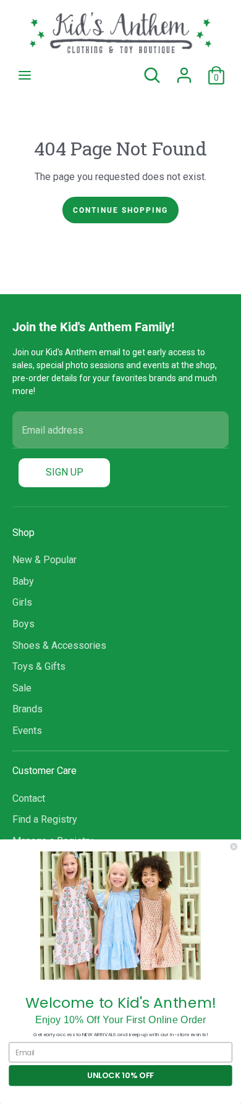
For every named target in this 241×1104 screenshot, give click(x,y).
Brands (27, 709)
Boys (23, 624)
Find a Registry (44, 819)
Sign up (64, 472)
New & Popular (44, 560)
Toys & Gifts (39, 666)
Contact (28, 798)
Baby (23, 581)
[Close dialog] (234, 846)
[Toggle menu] (24, 75)
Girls (22, 602)
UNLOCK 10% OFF (120, 1075)
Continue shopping (120, 210)
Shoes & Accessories (59, 645)
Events (27, 730)
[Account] (184, 70)
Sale (22, 688)
